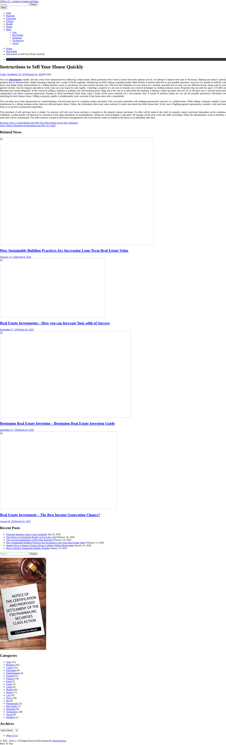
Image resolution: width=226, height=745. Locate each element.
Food (8, 681)
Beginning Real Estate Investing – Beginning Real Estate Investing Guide (57, 423)
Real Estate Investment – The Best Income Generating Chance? (50, 515)
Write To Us (12, 735)
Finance (10, 21)
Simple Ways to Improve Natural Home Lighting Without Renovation (40, 545)
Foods (9, 684)
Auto (8, 13)
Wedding (10, 717)
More (8, 29)
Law (14, 32)
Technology (18, 40)
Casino (9, 667)
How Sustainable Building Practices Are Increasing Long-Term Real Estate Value (64, 250)
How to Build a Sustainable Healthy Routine (28, 548)
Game (9, 687)
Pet (7, 700)
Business (10, 15)
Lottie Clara (6, 74)
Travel (15, 43)
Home (9, 26)
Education (11, 18)
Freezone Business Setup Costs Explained (26, 534)
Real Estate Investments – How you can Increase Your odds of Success (55, 323)
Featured (10, 676)
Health (9, 24)
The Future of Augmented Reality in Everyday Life (31, 537)
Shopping (17, 38)
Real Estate (17, 35)
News (9, 698)
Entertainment (13, 673)
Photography (12, 703)
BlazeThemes (59, 740)
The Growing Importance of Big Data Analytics (29, 540)
